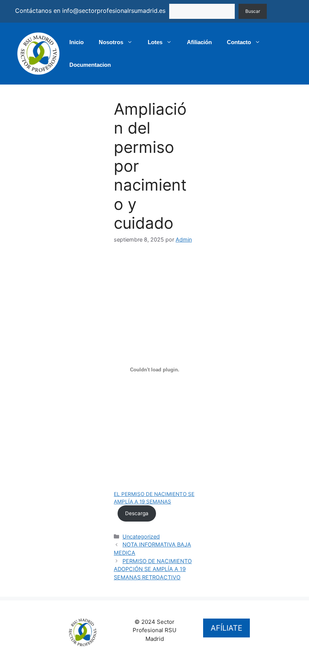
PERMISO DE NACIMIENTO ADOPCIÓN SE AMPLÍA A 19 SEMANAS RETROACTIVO (153, 569)
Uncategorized (141, 536)
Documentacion (90, 65)
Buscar (252, 11)
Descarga (136, 513)
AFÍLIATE (226, 628)
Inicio (76, 42)
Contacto (239, 42)
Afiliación (199, 42)
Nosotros (111, 42)
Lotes (155, 42)
